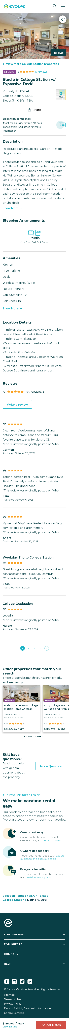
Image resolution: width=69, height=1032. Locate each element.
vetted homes (51, 840)
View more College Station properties (32, 64)
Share (37, 109)
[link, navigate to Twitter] (22, 981)
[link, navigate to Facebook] (6, 981)
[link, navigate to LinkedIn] (29, 981)
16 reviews (41, 71)
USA (32, 895)
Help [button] (7, 963)
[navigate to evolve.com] (8, 923)
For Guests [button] (13, 944)
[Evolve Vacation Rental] (14, 6)
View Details (10, 1026)
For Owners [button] (14, 934)
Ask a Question (51, 766)
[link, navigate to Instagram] (14, 981)
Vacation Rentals (14, 895)
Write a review (17, 404)
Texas (42, 895)
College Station (13, 899)
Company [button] (11, 954)
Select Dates (51, 1025)
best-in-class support (38, 877)
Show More (11, 208)
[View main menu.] (63, 6)
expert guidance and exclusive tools (42, 857)
